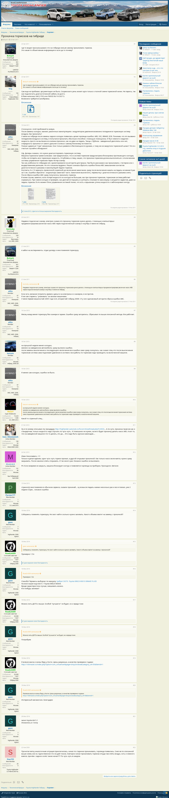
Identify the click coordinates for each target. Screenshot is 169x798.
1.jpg (24, 202)
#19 (134, 658)
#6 (135, 279)
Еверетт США (13, 66)
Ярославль (14, 239)
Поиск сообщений (21, 28)
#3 (135, 125)
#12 (134, 452)
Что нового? (29, 24)
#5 (135, 246)
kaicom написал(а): (29, 404)
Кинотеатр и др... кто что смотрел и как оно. (153, 69)
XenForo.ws (25, 797)
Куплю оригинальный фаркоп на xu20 (151, 76)
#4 (135, 217)
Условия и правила (124, 793)
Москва (15, 362)
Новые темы (145, 101)
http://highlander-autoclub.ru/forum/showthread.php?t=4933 (79, 429)
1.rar (24, 114)
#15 (134, 542)
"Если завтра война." (151, 53)
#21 (134, 716)
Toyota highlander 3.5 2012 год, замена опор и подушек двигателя (154, 148)
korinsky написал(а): (30, 284)
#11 (134, 425)
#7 (135, 310)
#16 (134, 569)
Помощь (161, 793)
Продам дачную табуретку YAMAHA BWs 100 (153, 129)
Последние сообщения (150, 44)
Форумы (7, 24)
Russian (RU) (22, 793)
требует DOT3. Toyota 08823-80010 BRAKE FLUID (76, 581)
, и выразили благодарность (43, 211)
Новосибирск (13, 97)
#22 (134, 747)
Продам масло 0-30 (150, 141)
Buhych (5, 40)
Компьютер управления (152, 135)
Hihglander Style (9, 793)
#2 (135, 77)
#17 (134, 600)
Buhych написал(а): (29, 82)
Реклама (17, 24)
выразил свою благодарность (36, 563)
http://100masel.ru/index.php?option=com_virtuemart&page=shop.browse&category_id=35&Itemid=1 (62, 664)
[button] (36, 24)
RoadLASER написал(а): (31, 573)
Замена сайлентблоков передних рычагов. (152, 84)
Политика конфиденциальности (144, 793)
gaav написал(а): (29, 546)
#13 (134, 483)
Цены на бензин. (149, 47)
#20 (134, 685)
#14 (134, 510)
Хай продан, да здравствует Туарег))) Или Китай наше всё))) (154, 60)
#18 (134, 627)
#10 (134, 400)
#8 (135, 341)
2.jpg (44, 202)
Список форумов (7, 28)
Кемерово (15, 145)
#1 (135, 44)
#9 (135, 369)
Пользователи (45, 24)
